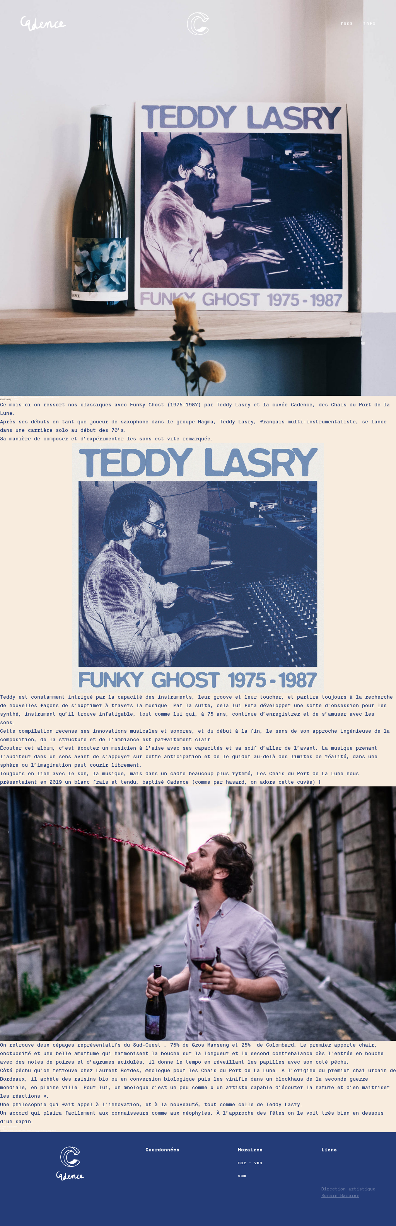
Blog (2, 1128)
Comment (15, 399)
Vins (54, 1130)
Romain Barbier (340, 1195)
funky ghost (37, 1130)
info (369, 23)
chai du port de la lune (16, 1130)
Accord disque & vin (8, 1126)
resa (346, 23)
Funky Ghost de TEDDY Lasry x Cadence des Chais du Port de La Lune (29, 397)
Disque (28, 1130)
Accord (4, 1130)
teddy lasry (47, 1130)
